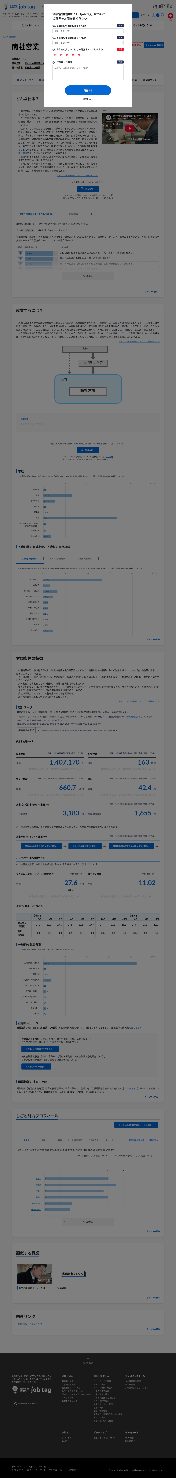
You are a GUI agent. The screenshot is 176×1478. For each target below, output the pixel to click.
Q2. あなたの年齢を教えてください (69, 37)
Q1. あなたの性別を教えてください (69, 25)
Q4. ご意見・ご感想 (62, 62)
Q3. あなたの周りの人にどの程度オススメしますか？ (78, 49)
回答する (88, 90)
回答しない (88, 99)
